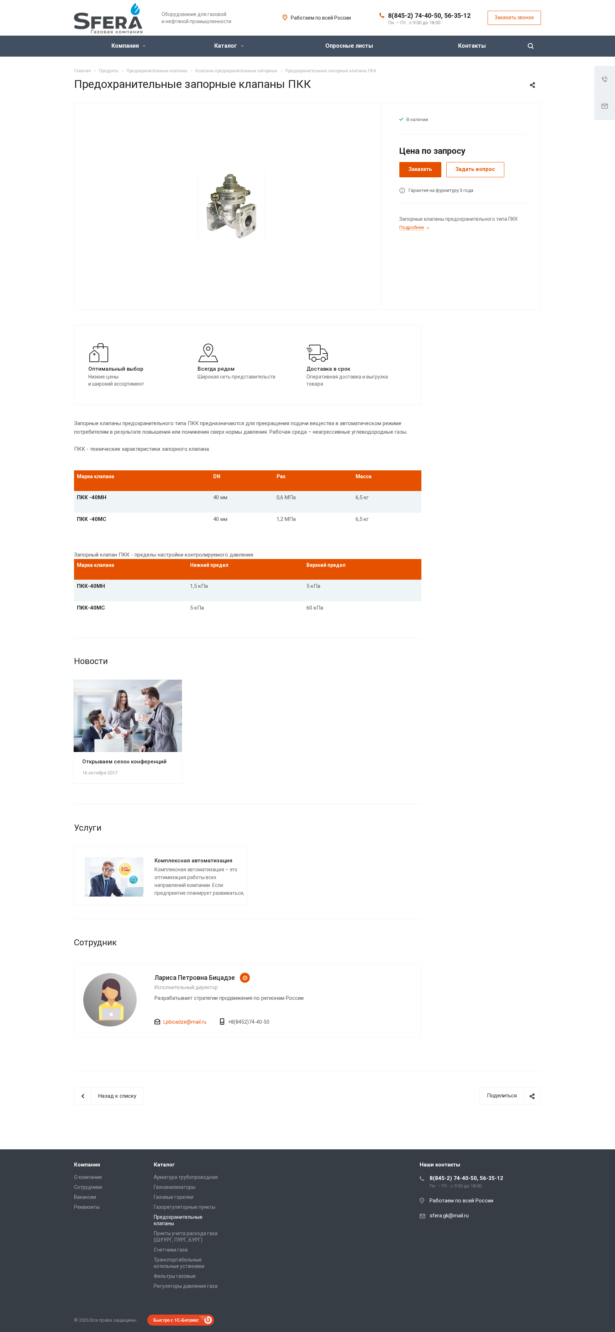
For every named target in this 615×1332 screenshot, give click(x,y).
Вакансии (85, 1197)
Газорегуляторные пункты (184, 1207)
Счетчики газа (171, 1250)
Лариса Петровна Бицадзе (194, 977)
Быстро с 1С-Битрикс (176, 1320)
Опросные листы (349, 45)
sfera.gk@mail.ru (449, 1215)
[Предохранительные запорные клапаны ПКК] (231, 206)
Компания (125, 45)
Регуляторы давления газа (185, 1286)
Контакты (472, 45)
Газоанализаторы (174, 1187)
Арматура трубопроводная (186, 1177)
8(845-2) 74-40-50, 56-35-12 (429, 15)
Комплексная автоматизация (193, 860)
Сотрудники (88, 1187)
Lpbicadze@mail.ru (245, 978)
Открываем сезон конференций (124, 761)
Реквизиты (87, 1207)
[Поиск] (530, 46)
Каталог (226, 45)
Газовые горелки (173, 1197)
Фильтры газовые (175, 1276)
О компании (88, 1177)
